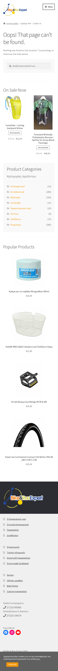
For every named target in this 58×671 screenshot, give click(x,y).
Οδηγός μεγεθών (15, 580)
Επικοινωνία (13, 547)
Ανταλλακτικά (17, 191)
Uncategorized (17, 186)
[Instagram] (11, 632)
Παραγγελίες (13, 529)
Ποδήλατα (15, 219)
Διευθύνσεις (12, 535)
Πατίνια (14, 213)
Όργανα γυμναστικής (20, 208)
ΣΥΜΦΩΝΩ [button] (12, 664)
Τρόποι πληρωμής (16, 552)
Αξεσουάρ (15, 197)
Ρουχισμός (15, 224)
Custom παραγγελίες (17, 591)
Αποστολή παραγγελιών (18, 557)
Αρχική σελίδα (12, 23)
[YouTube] (18, 632)
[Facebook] (5, 632)
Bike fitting (12, 585)
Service (10, 575)
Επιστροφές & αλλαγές (18, 563)
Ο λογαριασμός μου (16, 519)
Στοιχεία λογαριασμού (18, 524)
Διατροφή (15, 202)
